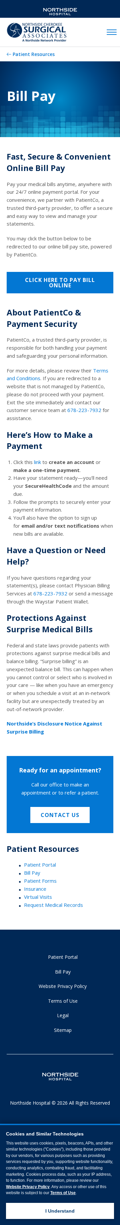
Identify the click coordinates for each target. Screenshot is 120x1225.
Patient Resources (34, 54)
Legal (63, 1015)
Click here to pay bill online (60, 282)
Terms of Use (63, 1001)
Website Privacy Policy (63, 986)
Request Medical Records (53, 904)
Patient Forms (40, 880)
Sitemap (63, 1030)
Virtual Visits (38, 896)
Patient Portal (40, 864)
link (37, 462)
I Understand (60, 1211)
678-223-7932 (84, 410)
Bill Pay (32, 872)
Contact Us (60, 815)
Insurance (35, 888)
